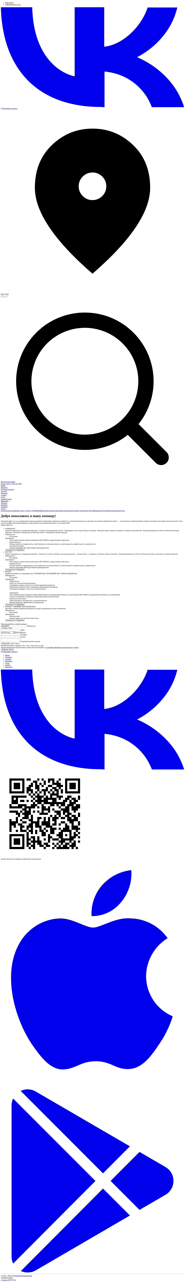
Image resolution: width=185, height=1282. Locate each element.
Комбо (3, 486)
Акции (7, 665)
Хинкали (4, 493)
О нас (7, 663)
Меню (7, 655)
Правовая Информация (23, 1276)
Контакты (8, 661)
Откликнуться (10, 550)
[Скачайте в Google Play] (92, 1272)
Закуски (4, 491)
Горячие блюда (6, 499)
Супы (3, 497)
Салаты (3, 495)
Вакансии (8, 667)
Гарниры (4, 507)
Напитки (4, 505)
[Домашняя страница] (9, 108)
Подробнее (20, 550)
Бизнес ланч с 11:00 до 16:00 (11, 484)
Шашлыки (4, 501)
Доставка (8, 657)
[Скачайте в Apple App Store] (92, 1088)
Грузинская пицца (7, 489)
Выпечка (4, 487)
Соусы (3, 509)
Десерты (4, 503)
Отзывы (8, 659)
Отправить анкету (7, 649)
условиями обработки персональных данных (62, 647)
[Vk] (92, 107)
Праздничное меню (8, 482)
